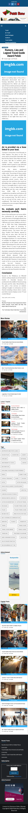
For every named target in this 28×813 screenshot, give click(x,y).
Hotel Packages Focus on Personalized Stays (18, 431)
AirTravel (23, 458)
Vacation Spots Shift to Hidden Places (18, 408)
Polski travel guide (20, 509)
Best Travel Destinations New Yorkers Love (13, 368)
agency (24, 454)
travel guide (22, 525)
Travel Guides (8, 40)
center (24, 462)
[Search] (26, 26)
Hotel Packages (9, 35)
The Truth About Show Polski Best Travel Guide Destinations (14, 309)
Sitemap (23, 806)
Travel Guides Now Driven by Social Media (12, 342)
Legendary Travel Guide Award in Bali (11, 394)
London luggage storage (9, 494)
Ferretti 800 (22, 474)
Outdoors (7, 37)
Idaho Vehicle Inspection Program (12, 486)
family (3, 474)
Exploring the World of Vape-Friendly (13, 470)
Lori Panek (14, 59)
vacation (23, 537)
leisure (4, 490)
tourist (13, 521)
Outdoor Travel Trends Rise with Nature (18, 424)
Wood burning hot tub (8, 545)
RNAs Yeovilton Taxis (20, 513)
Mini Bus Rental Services (9, 498)
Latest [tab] (3, 402)
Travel (6, 30)
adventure (15, 454)
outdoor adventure (8, 502)
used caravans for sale (8, 537)
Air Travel (7, 33)
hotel (3, 482)
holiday (24, 478)
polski (9, 297)
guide (6, 297)
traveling (13, 297)
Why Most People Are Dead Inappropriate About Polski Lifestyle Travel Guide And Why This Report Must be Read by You (14, 303)
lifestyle (23, 490)
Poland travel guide (20, 506)
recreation (5, 513)
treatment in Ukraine (20, 533)
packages (4, 506)
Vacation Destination (10, 42)
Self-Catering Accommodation (11, 517)
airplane (4, 458)
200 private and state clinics (10, 451)
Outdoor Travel (21, 502)
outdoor (23, 498)
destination (5, 466)
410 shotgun (5, 454)
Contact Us (6, 806)
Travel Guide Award (7, 529)
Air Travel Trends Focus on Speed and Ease (18, 439)
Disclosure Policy (15, 806)
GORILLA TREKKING (7, 478)
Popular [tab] (8, 402)
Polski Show (17, 776)
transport (23, 521)
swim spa (4, 521)
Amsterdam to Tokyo (8, 462)
